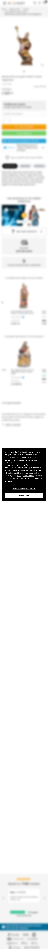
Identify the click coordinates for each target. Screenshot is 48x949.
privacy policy (10, 481)
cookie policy (30, 478)
